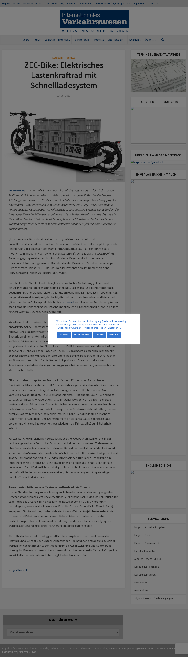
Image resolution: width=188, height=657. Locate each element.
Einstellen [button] (99, 334)
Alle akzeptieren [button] (81, 334)
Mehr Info (114, 334)
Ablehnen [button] (64, 334)
